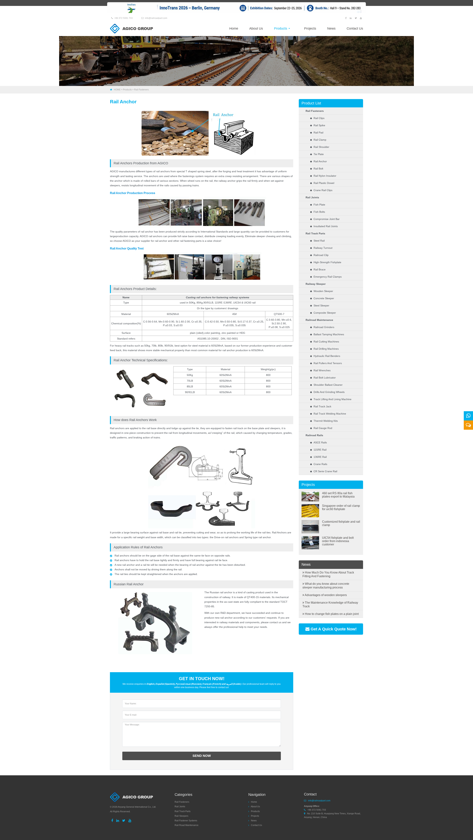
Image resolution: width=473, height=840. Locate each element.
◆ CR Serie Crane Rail (323, 471)
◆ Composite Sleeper (323, 312)
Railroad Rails (314, 435)
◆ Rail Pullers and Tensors (326, 363)
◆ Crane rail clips (321, 190)
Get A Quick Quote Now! (333, 629)
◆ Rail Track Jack (320, 406)
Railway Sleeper (316, 283)
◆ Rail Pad (316, 132)
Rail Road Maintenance (186, 825)
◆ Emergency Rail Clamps (326, 276)
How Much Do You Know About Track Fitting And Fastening (328, 574)
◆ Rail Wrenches (320, 370)
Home (233, 28)
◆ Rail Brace (318, 269)
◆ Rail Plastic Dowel (322, 182)
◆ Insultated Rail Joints (324, 226)
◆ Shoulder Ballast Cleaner (326, 384)
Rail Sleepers (181, 816)
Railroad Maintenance (319, 319)
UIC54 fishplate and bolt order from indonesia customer (338, 541)
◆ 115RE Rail (318, 449)
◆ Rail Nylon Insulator (323, 175)
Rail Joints (312, 197)
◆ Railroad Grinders (322, 327)
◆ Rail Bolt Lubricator (323, 377)
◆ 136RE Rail (318, 456)
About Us (256, 28)
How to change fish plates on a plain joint (331, 613)
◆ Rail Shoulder (319, 146)
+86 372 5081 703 (123, 18)
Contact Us (355, 28)
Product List (311, 103)
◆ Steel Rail (317, 240)
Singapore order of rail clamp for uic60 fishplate (341, 507)
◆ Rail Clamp (318, 139)
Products (281, 28)
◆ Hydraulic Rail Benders (325, 355)
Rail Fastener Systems (186, 820)
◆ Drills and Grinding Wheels (327, 392)
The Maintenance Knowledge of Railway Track (330, 604)
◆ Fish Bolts (317, 211)
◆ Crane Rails (318, 464)
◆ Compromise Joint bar (325, 219)
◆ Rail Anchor (318, 161)
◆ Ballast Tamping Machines (327, 334)
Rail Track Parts (315, 233)
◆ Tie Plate (317, 154)
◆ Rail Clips (317, 118)
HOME (117, 89)
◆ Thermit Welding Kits (324, 420)
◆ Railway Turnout (321, 247)
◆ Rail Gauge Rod (321, 428)
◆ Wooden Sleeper (321, 291)
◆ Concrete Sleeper (322, 298)
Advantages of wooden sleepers (325, 595)
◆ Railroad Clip (319, 255)
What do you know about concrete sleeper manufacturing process (325, 585)
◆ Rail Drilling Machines (324, 348)
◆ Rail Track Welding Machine (328, 413)
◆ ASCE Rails (318, 442)
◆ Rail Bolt (316, 168)
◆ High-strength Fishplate (325, 262)
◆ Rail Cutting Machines (324, 341)
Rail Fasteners (141, 89)
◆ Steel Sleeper (319, 305)
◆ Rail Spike (317, 125)
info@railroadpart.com (156, 18)
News (331, 28)
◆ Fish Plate (317, 204)
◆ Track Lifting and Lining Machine (330, 399)
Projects (310, 28)
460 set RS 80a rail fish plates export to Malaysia (338, 495)
